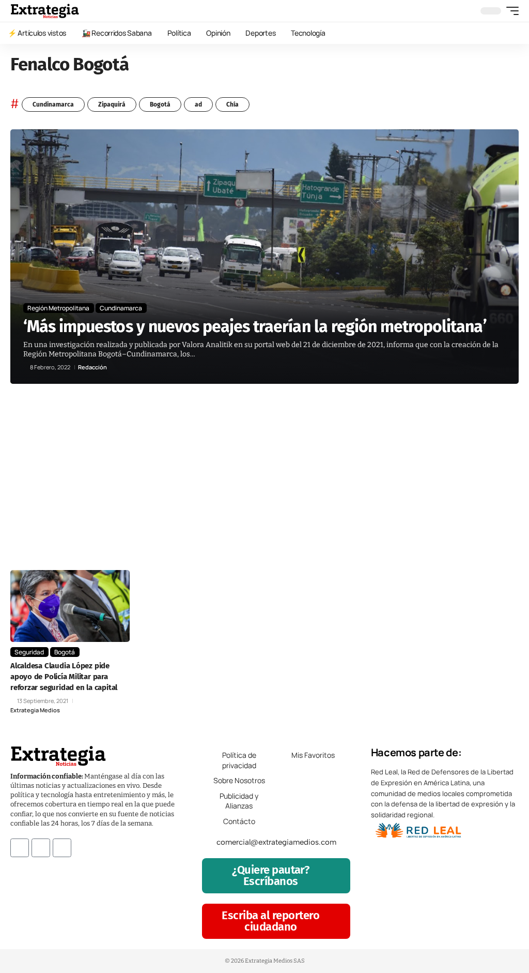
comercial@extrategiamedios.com (276, 842)
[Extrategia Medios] (44, 11)
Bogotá (160, 104)
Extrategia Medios (35, 710)
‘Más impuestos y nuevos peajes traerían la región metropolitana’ (255, 326)
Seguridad (29, 652)
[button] (510, 11)
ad (198, 104)
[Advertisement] (264, 487)
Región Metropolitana (58, 308)
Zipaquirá (112, 104)
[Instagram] (41, 848)
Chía (232, 104)
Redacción (92, 367)
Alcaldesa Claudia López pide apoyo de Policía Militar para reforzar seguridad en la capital (63, 676)
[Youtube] (62, 848)
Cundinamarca (53, 104)
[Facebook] (19, 848)
